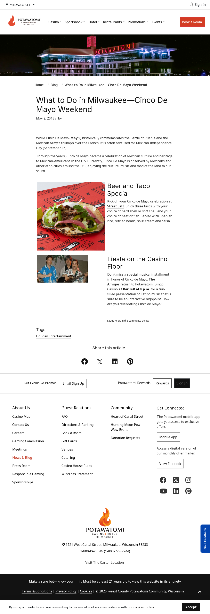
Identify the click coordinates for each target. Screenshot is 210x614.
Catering (68, 457)
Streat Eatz (115, 206)
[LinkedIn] (115, 362)
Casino (53, 22)
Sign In (182, 383)
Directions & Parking (78, 424)
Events (157, 22)
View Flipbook (170, 463)
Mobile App (168, 437)
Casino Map (21, 416)
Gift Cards (69, 441)
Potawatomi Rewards (134, 383)
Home (39, 85)
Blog (54, 85)
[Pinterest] (130, 362)
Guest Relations (76, 407)
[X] (99, 362)
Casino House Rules (77, 465)
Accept (191, 607)
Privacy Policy (66, 591)
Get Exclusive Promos (40, 383)
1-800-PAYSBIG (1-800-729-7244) (105, 551)
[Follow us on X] (175, 479)
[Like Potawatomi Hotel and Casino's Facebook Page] (163, 481)
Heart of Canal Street (127, 416)
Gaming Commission (28, 441)
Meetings (19, 449)
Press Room (21, 465)
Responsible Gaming (28, 474)
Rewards (162, 383)
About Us (21, 407)
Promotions (137, 22)
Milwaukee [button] (20, 5)
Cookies (86, 591)
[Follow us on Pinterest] (188, 492)
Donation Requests (125, 438)
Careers (18, 433)
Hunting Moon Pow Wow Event (125, 427)
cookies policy (144, 607)
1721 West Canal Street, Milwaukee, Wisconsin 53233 (106, 544)
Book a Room (192, 22)
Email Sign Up (73, 383)
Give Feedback (205, 538)
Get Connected (171, 408)
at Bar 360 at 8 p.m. (134, 289)
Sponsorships (22, 482)
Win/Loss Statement (77, 474)
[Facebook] (84, 362)
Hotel (93, 22)
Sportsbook (73, 22)
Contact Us (20, 424)
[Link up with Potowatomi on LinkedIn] (176, 492)
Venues (67, 449)
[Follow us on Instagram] (188, 481)
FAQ (65, 416)
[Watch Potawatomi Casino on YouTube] (163, 492)
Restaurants (112, 22)
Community (122, 407)
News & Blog (22, 457)
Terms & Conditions (37, 591)
